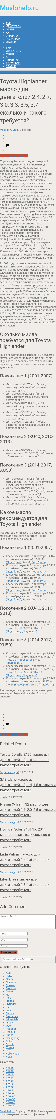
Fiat (8, 994)
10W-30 (10, 1089)
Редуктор (13, 38)
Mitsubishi (12, 1019)
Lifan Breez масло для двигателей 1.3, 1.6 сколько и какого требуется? (24, 884)
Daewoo (11, 988)
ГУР (8, 23)
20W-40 (10, 1102)
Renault (10, 1031)
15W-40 (10, 1096)
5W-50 (10, 1086)
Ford (8, 997)
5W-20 (10, 1077)
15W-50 (10, 1099)
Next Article (21, 155)
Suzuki (10, 1044)
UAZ (8, 1050)
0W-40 (10, 1074)
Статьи (11, 41)
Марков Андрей (9, 129)
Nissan (10, 1022)
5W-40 (10, 1083)
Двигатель (13, 26)
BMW (9, 975)
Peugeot (11, 1028)
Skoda (9, 1034)
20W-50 (10, 1105)
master (4, 797)
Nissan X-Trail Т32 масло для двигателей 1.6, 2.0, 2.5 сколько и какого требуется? (28, 809)
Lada (8, 1010)
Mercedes (12, 1016)
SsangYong (12, 1038)
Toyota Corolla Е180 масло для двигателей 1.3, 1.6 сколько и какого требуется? (25, 759)
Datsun (10, 991)
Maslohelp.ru (19, 8)
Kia (8, 1007)
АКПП (9, 32)
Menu (3, 17)
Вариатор (12, 35)
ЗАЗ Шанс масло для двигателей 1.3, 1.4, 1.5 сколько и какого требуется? (28, 784)
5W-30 (10, 1080)
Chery (9, 979)
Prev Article (7, 155)
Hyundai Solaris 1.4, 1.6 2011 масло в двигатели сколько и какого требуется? (25, 834)
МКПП (10, 29)
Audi (8, 972)
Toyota (4, 72)
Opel (8, 1025)
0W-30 (10, 1071)
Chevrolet (11, 982)
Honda (10, 1000)
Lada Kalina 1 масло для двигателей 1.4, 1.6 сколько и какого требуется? (24, 859)
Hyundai (11, 1003)
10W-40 (10, 1093)
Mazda (10, 1013)
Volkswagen (13, 1053)
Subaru (10, 1041)
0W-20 (10, 1068)
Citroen (10, 985)
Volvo (9, 1056)
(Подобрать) (13, 562)
